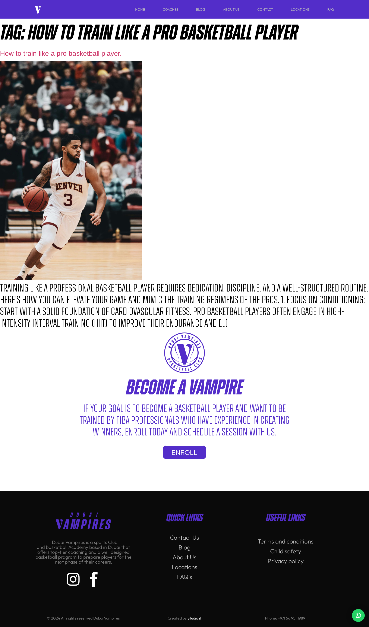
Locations (300, 9)
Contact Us (184, 537)
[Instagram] (73, 579)
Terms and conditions (285, 541)
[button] (358, 615)
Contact (265, 9)
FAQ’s (184, 576)
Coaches (170, 9)
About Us (231, 9)
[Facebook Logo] (93, 579)
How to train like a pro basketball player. (62, 53)
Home (140, 9)
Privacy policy (286, 561)
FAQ (330, 9)
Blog (200, 9)
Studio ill (194, 618)
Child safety (285, 551)
